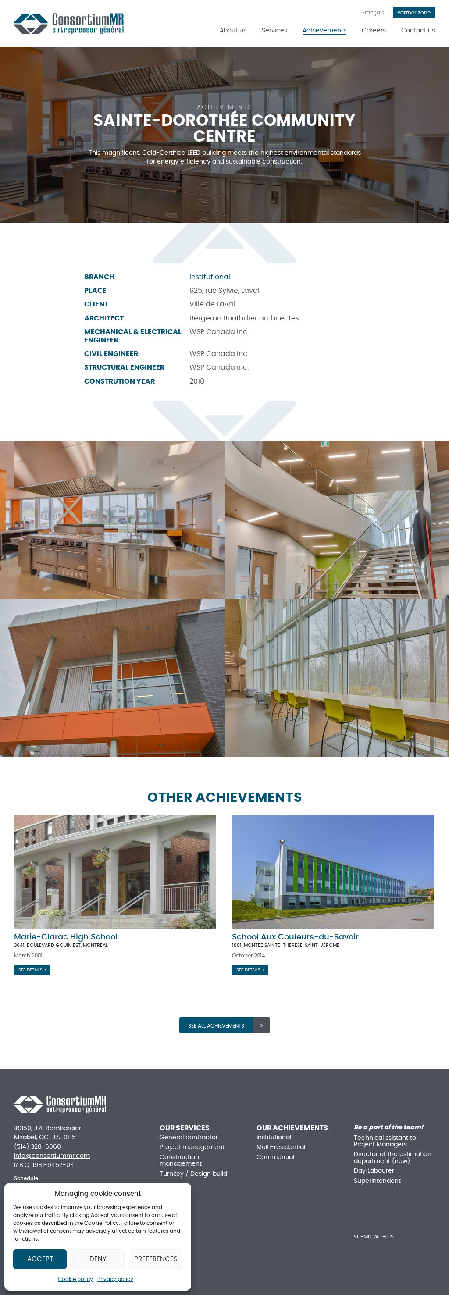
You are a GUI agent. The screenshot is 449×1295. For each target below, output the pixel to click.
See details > (32, 970)
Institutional (209, 277)
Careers (374, 31)
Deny (98, 1259)
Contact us (418, 31)
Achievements (324, 31)
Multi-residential (281, 1147)
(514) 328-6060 (37, 1147)
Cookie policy (75, 1279)
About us (233, 31)
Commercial (275, 1157)
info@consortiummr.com (52, 1156)
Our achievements (292, 1127)
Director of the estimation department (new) (392, 1157)
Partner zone (414, 12)
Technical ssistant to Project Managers (385, 1141)
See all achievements (216, 1025)
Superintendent (377, 1181)
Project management (192, 1147)
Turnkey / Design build (193, 1174)
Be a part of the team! (388, 1127)
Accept (40, 1259)
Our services (185, 1127)
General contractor (189, 1138)
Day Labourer (374, 1171)
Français (373, 12)
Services (274, 31)
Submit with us (374, 1236)
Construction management (181, 1160)
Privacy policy (115, 1279)
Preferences (156, 1259)
